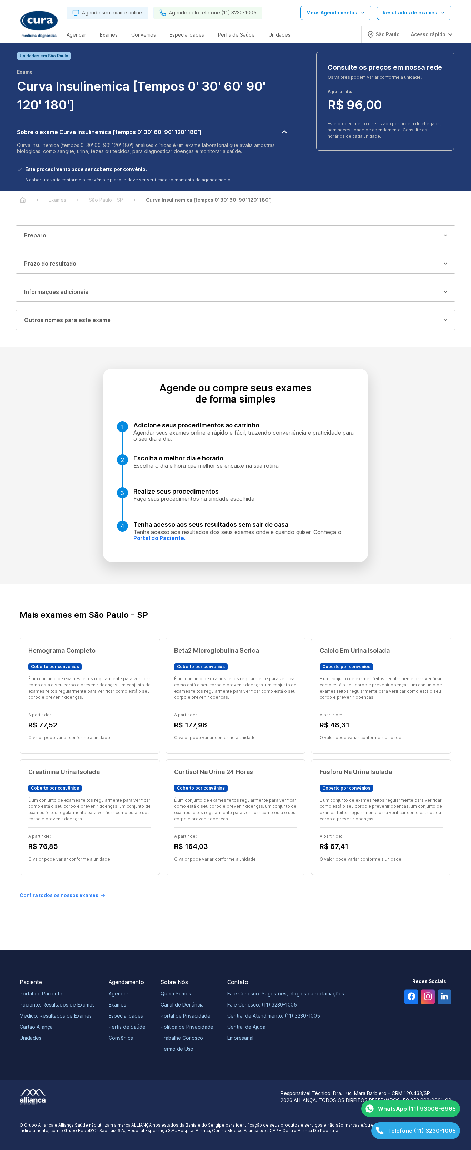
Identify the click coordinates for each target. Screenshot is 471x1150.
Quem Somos (176, 994)
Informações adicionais (56, 291)
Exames (117, 1005)
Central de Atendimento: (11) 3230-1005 (273, 1016)
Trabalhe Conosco (182, 1038)
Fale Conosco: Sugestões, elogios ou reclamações (285, 994)
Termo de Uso (177, 1049)
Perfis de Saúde (127, 1027)
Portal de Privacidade (185, 1016)
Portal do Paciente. (159, 538)
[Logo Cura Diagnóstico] (39, 24)
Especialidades (126, 1016)
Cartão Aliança (36, 1027)
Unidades (30, 1038)
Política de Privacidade (187, 1027)
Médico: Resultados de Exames (56, 1016)
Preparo (35, 235)
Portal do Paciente (41, 994)
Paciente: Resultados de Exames (57, 1005)
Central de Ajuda (246, 1027)
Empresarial (240, 1038)
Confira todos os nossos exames (59, 895)
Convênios (121, 1038)
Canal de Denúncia (182, 1005)
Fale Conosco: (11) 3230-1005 (262, 1005)
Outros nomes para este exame (67, 320)
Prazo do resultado (50, 263)
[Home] (23, 200)
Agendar (118, 994)
